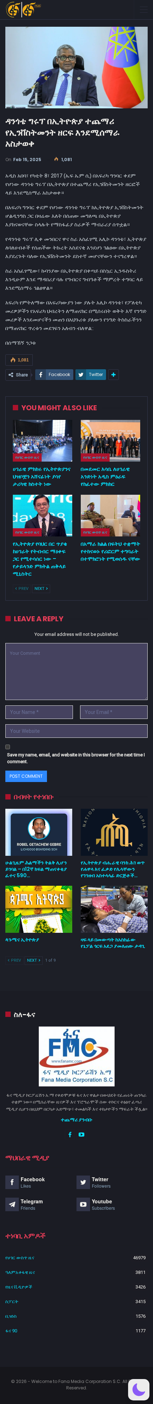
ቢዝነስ (11, 1316)
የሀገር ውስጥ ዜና (27, 457)
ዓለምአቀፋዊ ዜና (20, 1272)
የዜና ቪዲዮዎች (18, 1287)
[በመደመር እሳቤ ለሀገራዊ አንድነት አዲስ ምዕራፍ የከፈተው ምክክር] (110, 441)
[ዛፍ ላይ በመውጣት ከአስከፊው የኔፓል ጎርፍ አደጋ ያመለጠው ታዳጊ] (114, 909)
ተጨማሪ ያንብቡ (77, 1119)
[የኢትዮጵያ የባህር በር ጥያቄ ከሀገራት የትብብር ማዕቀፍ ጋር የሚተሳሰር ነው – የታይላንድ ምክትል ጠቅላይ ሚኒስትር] (42, 515)
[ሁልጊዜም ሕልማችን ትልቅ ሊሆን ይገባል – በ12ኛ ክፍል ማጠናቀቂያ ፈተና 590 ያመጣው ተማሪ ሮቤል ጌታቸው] (38, 832)
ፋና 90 (11, 1330)
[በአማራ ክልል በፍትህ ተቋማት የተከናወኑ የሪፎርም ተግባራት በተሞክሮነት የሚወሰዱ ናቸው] (110, 515)
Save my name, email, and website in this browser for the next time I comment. (76, 758)
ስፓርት (11, 1301)
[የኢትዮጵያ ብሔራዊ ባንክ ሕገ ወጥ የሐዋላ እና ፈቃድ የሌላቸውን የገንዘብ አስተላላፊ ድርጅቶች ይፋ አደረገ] (114, 832)
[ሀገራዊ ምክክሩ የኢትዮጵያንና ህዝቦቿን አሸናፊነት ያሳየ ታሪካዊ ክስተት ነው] (42, 441)
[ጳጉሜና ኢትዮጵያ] (38, 909)
